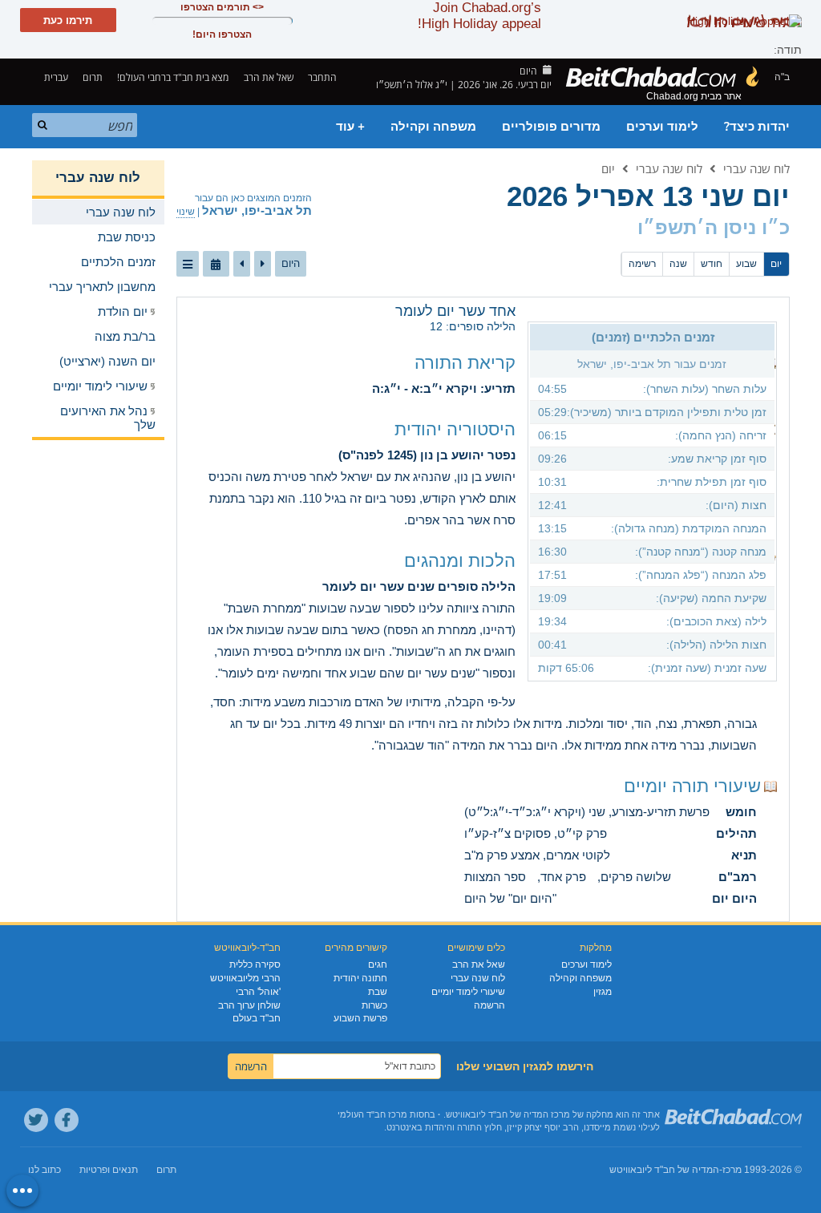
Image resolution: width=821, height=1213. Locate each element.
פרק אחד (563, 876)
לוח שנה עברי (756, 168)
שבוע (746, 263)
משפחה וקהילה (433, 127)
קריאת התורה (465, 363)
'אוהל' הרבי (258, 991)
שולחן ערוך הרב (249, 1005)
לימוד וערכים (662, 127)
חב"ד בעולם (257, 1018)
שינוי (185, 211)
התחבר (323, 77)
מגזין (602, 991)
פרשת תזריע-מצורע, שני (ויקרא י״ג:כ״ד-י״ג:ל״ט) (587, 812)
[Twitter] (36, 1120)
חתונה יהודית (360, 978)
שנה (678, 263)
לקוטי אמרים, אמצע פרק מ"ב (537, 855)
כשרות (374, 1005)
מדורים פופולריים (551, 127)
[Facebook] (67, 1120)
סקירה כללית (255, 964)
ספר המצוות (495, 876)
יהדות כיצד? (757, 127)
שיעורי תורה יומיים (692, 786)
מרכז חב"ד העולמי (372, 1114)
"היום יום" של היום (510, 898)
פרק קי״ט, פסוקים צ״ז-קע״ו (535, 833)
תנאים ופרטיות (108, 1169)
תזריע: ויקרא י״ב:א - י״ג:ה (444, 388)
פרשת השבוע (360, 1018)
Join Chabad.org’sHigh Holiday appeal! (479, 15)
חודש (711, 263)
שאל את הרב (268, 77)
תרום (93, 77)
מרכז (732, 1169)
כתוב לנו (44, 1169)
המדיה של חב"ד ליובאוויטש (664, 1169)
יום (608, 168)
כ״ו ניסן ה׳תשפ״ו (713, 227)
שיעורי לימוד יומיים (468, 991)
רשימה (642, 263)
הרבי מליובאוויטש (245, 978)
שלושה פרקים (636, 876)
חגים (377, 964)
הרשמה (489, 1005)
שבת (377, 991)
